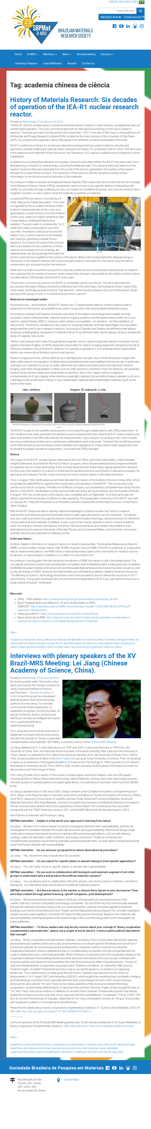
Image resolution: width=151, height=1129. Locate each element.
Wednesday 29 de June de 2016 (41, 677)
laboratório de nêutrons (82, 643)
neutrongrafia (105, 643)
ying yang (117, 1051)
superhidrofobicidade (22, 1051)
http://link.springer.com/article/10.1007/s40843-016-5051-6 (56, 1011)
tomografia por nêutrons (99, 646)
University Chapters (26, 63)
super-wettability (108, 1048)
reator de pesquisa (124, 643)
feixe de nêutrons (28, 643)
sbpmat (75, 1048)
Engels (131, 1044)
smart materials (89, 1048)
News (65, 54)
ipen (66, 643)
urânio (118, 646)
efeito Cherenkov (107, 639)
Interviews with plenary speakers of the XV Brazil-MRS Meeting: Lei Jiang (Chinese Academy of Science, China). (73, 663)
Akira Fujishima (65, 758)
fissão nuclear (46, 643)
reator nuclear (55, 646)
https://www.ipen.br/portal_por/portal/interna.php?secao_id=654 (80, 599)
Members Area (109, 17)
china (100, 1044)
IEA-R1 (59, 643)
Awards (71, 63)
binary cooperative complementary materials (70, 1044)
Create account (133, 17)
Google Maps (71, 1079)
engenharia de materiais (24, 1048)
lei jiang (66, 1048)
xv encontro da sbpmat (98, 1051)
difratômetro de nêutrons (82, 639)
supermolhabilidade (47, 1051)
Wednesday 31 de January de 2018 (43, 121)
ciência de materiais (55, 639)
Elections (106, 54)
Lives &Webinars (52, 63)
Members (49, 54)
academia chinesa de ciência (27, 639)
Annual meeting (86, 54)
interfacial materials (49, 1048)
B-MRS (31, 54)
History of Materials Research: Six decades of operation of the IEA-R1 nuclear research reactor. (74, 107)
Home (18, 54)
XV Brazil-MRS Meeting (103, 742)
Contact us (88, 63)
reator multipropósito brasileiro (28, 646)
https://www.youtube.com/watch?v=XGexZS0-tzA (69, 613)
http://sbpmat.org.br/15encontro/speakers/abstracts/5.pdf (98, 1026)
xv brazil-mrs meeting (71, 1051)
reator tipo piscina (74, 646)
